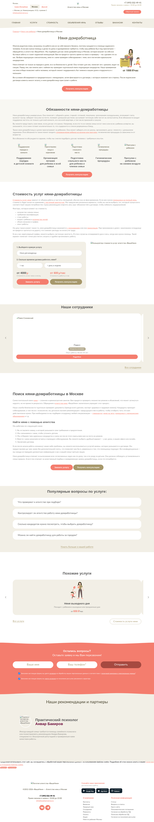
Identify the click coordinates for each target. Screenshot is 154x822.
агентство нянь (61, 403)
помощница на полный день (125, 200)
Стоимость (52, 23)
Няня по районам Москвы (92, 819)
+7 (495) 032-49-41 (132, 3)
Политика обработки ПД (120, 814)
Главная (16, 23)
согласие (52, 673)
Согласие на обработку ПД (121, 812)
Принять (3, 768)
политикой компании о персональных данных (118, 673)
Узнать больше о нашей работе (77, 547)
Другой (44, 7)
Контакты (137, 23)
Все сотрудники (133, 367)
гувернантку (97, 413)
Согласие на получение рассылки (123, 817)
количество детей (40, 219)
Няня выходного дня (77, 603)
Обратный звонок (132, 12)
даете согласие (50, 679)
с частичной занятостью (54, 202)
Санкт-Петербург (21, 7)
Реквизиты (87, 812)
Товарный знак (88, 807)
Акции (85, 817)
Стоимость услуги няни (125, 621)
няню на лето (108, 413)
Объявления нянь (77, 23)
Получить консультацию (77, 88)
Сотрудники (87, 809)
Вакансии (118, 23)
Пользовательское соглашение (122, 809)
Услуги (33, 23)
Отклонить (12, 768)
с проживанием (73, 228)
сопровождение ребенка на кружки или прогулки (76, 132)
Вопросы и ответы (118, 804)
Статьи (113, 802)
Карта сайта (115, 807)
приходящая (92, 228)
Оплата (85, 814)
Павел (77, 345)
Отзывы (99, 23)
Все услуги (18, 621)
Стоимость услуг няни (22, 200)
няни (36, 400)
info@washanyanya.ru (20, 13)
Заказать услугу (32, 281)
